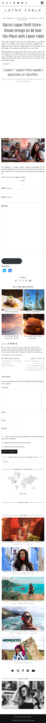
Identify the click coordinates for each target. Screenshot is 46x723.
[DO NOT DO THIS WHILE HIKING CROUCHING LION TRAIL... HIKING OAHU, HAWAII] (23, 589)
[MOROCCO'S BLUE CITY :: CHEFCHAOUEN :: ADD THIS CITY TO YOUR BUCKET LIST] (23, 559)
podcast (26, 349)
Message (4, 206)
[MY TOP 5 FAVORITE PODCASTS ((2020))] (12, 324)
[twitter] (3, 3)
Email (6, 197)
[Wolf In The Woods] (12, 299)
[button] (43, 3)
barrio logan (17, 349)
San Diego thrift (34, 350)
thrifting (15, 352)
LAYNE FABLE (26, 717)
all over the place (11, 347)
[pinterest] (14, 3)
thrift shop (6, 352)
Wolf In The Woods (11, 312)
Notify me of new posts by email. (14, 447)
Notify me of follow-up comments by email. (17, 443)
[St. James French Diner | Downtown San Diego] (33, 324)
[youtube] (18, 3)
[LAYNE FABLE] (23, 11)
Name (6, 188)
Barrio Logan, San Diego (12, 355)
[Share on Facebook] (8, 344)
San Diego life (21, 350)
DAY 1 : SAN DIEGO (33, 312)
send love (11, 261)
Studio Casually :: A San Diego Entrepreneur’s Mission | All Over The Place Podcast (34, 364)
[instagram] (7, 3)
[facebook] (10, 3)
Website (4, 428)
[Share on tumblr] (16, 344)
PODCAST (24, 18)
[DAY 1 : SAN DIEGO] (33, 299)
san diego (34, 349)
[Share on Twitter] (10, 344)
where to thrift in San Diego (31, 352)
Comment (4, 387)
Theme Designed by (23, 720)
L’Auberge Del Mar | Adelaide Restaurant (11, 362)
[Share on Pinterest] (13, 344)
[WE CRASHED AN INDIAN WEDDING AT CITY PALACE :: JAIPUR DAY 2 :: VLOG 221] (23, 529)
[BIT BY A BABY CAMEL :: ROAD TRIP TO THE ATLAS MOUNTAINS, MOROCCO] (23, 648)
